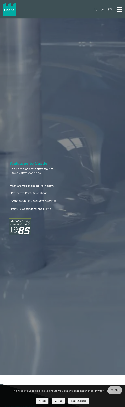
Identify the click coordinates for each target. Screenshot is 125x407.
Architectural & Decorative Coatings (33, 200)
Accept (42, 401)
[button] (95, 9)
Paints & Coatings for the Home (31, 208)
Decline (58, 401)
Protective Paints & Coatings (29, 192)
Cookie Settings (78, 401)
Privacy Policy (103, 390)
